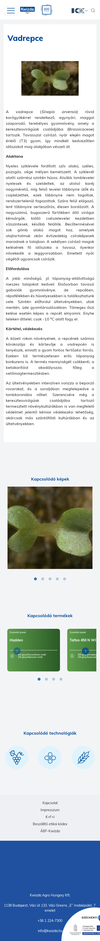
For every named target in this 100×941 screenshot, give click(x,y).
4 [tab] (57, 579)
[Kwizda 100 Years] (47, 10)
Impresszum (50, 810)
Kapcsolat (50, 803)
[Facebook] (50, 866)
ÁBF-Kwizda (50, 831)
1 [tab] (35, 579)
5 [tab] (64, 579)
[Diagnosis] (50, 528)
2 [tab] (42, 579)
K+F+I (50, 817)
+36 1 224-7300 (50, 920)
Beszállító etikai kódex (50, 824)
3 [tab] (50, 579)
